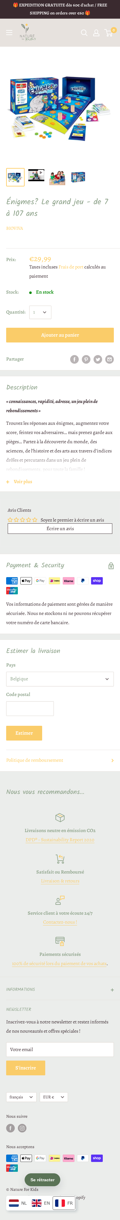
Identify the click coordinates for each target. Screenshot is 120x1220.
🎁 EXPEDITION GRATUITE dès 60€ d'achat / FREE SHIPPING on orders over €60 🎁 (60, 9)
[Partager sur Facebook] (74, 359)
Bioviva (14, 228)
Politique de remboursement (34, 760)
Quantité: (16, 312)
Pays (11, 665)
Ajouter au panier (60, 334)
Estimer (24, 733)
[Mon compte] (96, 32)
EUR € (48, 1097)
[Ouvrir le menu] (9, 32)
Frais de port (70, 267)
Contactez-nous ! (60, 922)
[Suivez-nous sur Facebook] (10, 1128)
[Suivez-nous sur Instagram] (22, 1128)
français (16, 1097)
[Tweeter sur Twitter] (98, 359)
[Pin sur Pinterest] (86, 359)
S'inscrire (25, 1067)
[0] (109, 33)
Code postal (18, 694)
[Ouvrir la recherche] (84, 32)
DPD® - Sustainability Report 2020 (60, 839)
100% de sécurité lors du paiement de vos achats (59, 963)
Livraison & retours (60, 881)
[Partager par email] (109, 359)
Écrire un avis (60, 528)
